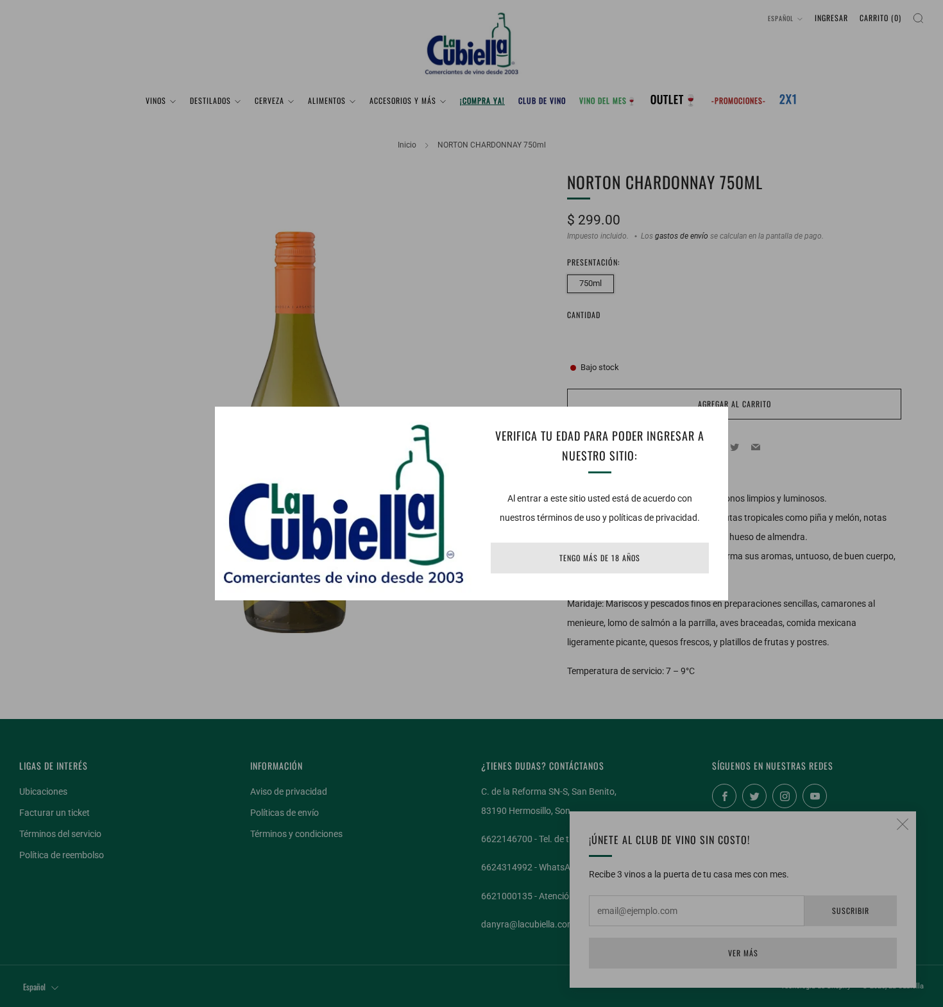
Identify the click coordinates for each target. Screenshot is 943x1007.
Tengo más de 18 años (599, 557)
